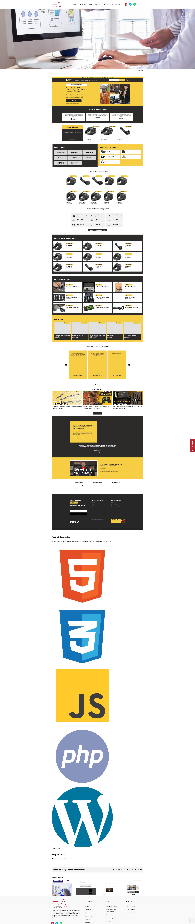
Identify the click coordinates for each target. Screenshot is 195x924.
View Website (56, 848)
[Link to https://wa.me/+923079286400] (134, 4)
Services (108, 901)
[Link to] (126, 4)
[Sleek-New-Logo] (57, 4)
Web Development (66, 859)
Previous (140, 70)
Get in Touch (193, 446)
